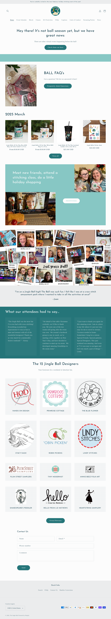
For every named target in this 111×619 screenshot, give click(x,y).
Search (40, 590)
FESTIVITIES (71, 201)
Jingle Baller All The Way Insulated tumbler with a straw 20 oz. (68, 146)
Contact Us (54, 590)
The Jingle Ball (14, 615)
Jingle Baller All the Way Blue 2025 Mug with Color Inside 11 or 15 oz (16, 146)
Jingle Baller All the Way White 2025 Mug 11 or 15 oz (42, 146)
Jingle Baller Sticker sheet (94, 145)
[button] (7, 11)
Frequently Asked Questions (58, 86)
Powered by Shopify (24, 615)
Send (23, 568)
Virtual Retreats (55, 520)
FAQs (46, 590)
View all (55, 156)
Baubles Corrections (66, 590)
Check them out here (55, 47)
